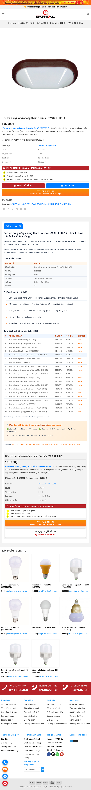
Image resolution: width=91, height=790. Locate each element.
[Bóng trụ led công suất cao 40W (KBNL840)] (45, 653)
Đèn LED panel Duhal (36, 444)
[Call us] (57, 754)
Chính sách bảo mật (32, 751)
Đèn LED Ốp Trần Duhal (47, 146)
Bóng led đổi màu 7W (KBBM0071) (10, 586)
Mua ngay (69, 186)
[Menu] (3, 14)
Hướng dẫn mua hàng (9, 751)
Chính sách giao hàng (32, 743)
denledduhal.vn (55, 425)
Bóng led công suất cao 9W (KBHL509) (73, 628)
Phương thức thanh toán (10, 747)
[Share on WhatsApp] (4, 210)
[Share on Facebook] (8, 210)
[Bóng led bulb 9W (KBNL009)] (45, 611)
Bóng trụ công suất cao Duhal (71, 444)
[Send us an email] (53, 754)
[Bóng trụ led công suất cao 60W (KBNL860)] (76, 568)
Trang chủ (12, 23)
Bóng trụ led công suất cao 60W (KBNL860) (75, 586)
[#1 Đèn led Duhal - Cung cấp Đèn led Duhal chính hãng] (46, 14)
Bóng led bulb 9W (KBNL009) (44, 627)
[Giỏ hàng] (88, 14)
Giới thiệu (5, 739)
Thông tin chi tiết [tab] (13, 226)
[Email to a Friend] (17, 210)
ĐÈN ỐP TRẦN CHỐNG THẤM (71, 23)
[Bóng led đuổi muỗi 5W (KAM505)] (45, 568)
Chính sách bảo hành (32, 739)
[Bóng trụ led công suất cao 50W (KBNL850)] (15, 653)
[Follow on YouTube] (62, 754)
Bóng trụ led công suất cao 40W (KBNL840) (45, 671)
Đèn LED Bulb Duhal (52, 444)
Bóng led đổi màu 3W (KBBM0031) (10, 628)
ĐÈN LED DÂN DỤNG (26, 23)
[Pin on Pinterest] (21, 210)
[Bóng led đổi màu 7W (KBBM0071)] (15, 568)
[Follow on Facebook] (49, 754)
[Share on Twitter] (12, 210)
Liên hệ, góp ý (6, 743)
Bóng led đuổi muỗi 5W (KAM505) (41, 586)
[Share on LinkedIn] (25, 210)
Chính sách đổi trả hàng (33, 747)
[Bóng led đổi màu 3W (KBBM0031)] (15, 611)
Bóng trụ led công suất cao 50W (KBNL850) (14, 671)
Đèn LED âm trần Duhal (20, 444)
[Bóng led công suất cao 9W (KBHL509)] (76, 611)
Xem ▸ (80, 340)
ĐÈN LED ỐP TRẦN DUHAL (47, 23)
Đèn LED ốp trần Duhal (24, 425)
